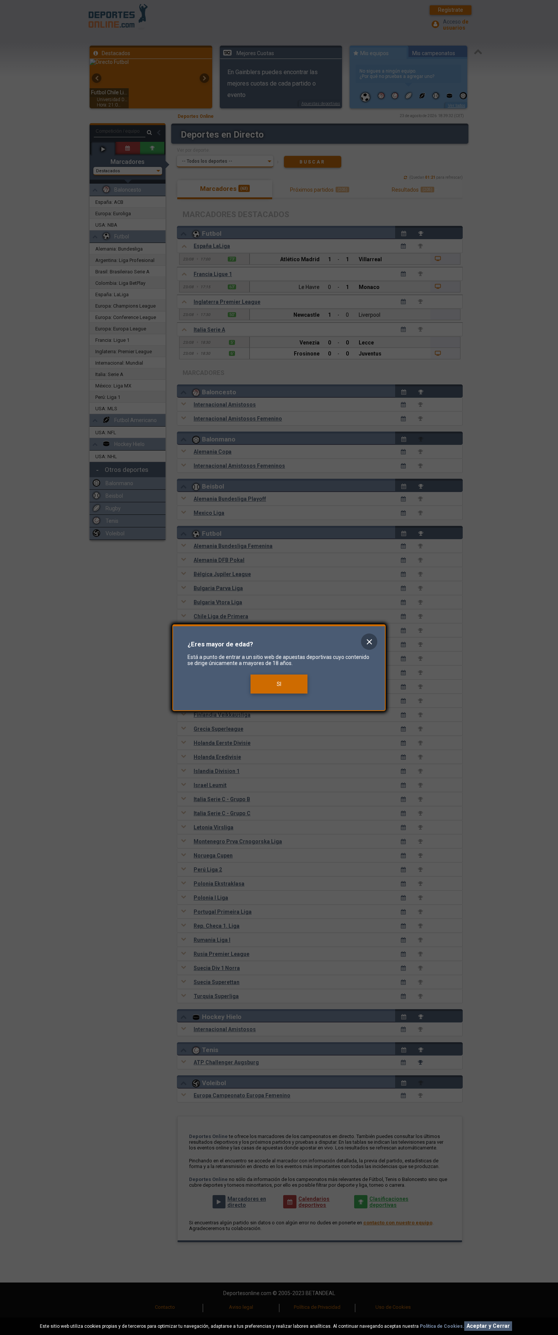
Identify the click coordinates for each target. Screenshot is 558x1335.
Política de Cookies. (442, 1326)
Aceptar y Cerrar (488, 1326)
